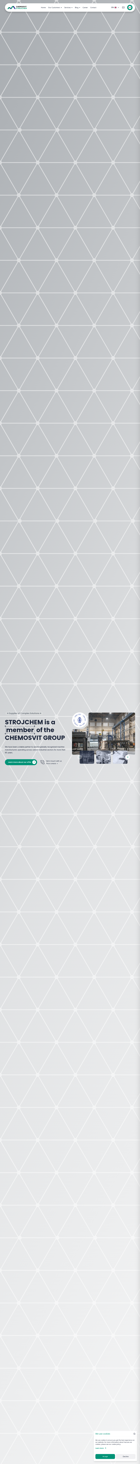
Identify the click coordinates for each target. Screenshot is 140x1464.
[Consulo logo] (17, 7)
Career (85, 7)
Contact (93, 7)
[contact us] (130, 7)
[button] (123, 7)
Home (43, 7)
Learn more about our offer (19, 762)
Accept (105, 1456)
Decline (126, 1456)
